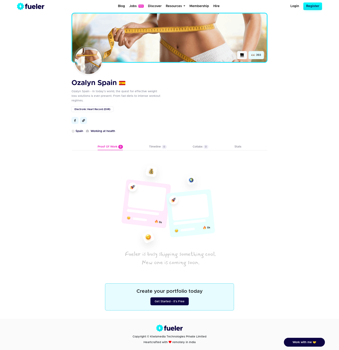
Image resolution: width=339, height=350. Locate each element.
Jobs (136, 6)
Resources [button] (174, 6)
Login (294, 6)
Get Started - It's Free (170, 301)
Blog (121, 6)
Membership (199, 6)
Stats (237, 146)
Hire (216, 6)
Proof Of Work (109, 146)
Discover (155, 6)
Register (312, 6)
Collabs (200, 146)
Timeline (157, 146)
